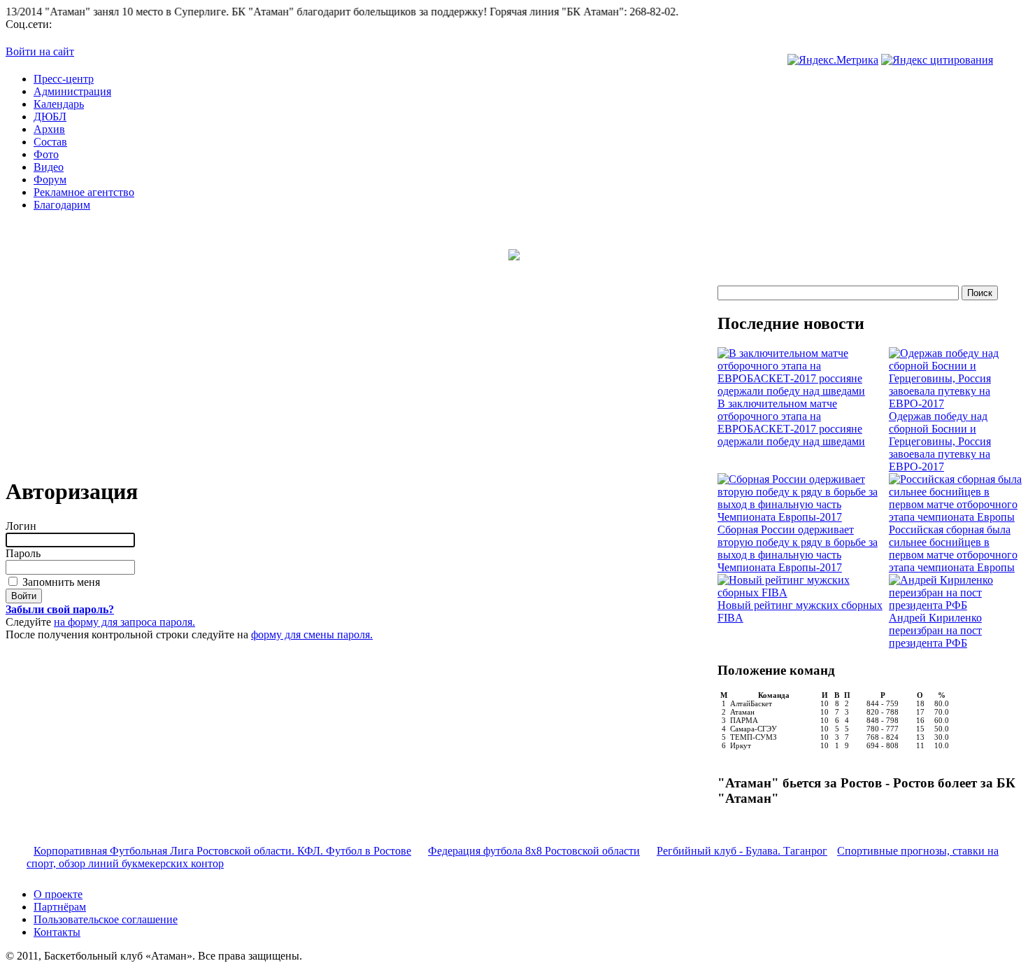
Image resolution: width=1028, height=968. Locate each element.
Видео (49, 167)
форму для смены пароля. (312, 634)
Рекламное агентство (84, 192)
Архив (49, 129)
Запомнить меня (60, 582)
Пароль (23, 553)
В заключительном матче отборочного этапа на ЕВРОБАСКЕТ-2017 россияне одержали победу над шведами (791, 422)
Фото (46, 154)
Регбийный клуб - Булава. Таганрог (742, 851)
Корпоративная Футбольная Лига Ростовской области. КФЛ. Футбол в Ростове (222, 851)
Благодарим (62, 205)
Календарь (59, 104)
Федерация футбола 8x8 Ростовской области (534, 851)
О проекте (58, 894)
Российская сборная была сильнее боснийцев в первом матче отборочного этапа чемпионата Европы (953, 548)
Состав (50, 142)
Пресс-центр (64, 79)
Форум (50, 179)
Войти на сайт (40, 51)
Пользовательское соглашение (106, 919)
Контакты (57, 932)
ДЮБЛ (50, 116)
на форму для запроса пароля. (124, 622)
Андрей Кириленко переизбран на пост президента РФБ (935, 630)
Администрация (72, 91)
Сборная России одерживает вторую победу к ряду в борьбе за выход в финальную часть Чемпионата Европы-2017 (798, 548)
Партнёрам (60, 907)
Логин (21, 526)
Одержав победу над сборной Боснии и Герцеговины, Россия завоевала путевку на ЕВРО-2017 (940, 441)
